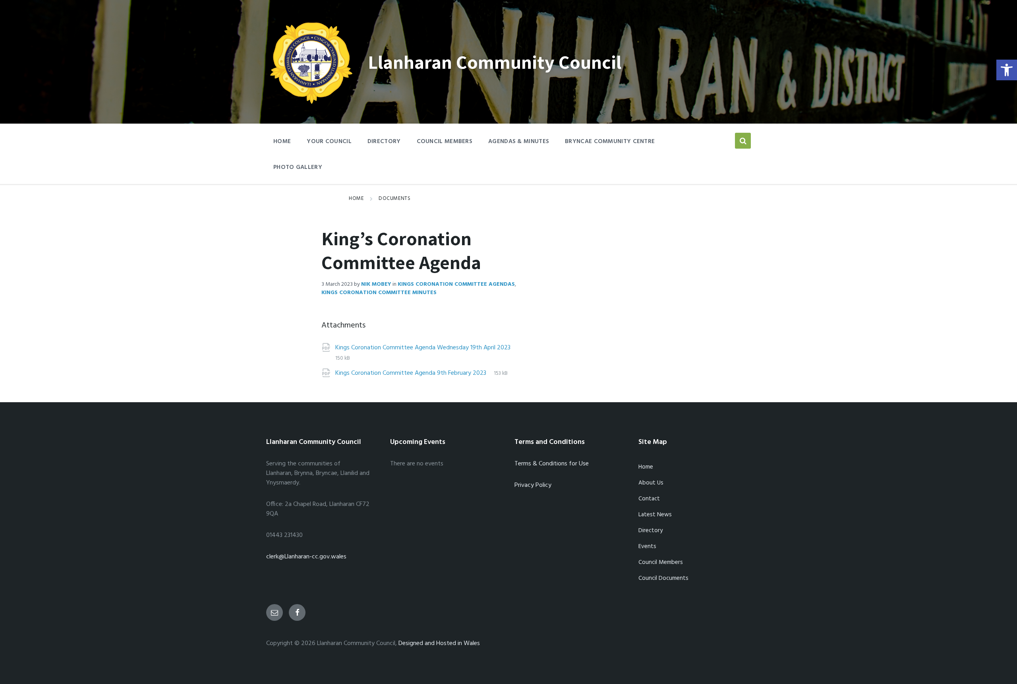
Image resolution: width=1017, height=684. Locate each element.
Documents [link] (394, 198)
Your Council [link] (329, 141)
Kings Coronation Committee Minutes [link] (379, 292)
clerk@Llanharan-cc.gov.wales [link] (306, 557)
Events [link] (647, 546)
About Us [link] (650, 483)
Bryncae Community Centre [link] (610, 141)
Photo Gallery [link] (297, 167)
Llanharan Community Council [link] (494, 61)
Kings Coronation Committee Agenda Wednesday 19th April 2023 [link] (422, 348)
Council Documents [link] (663, 578)
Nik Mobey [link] (376, 284)
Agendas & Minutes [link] (518, 141)
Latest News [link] (655, 514)
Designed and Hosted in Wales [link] (439, 643)
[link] (1006, 70)
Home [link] (356, 198)
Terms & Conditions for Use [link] (551, 464)
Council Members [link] (445, 141)
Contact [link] (649, 499)
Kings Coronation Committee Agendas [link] (456, 284)
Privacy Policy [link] (532, 485)
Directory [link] (384, 141)
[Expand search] (743, 141)
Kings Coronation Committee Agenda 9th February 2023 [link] (411, 373)
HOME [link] (282, 141)
